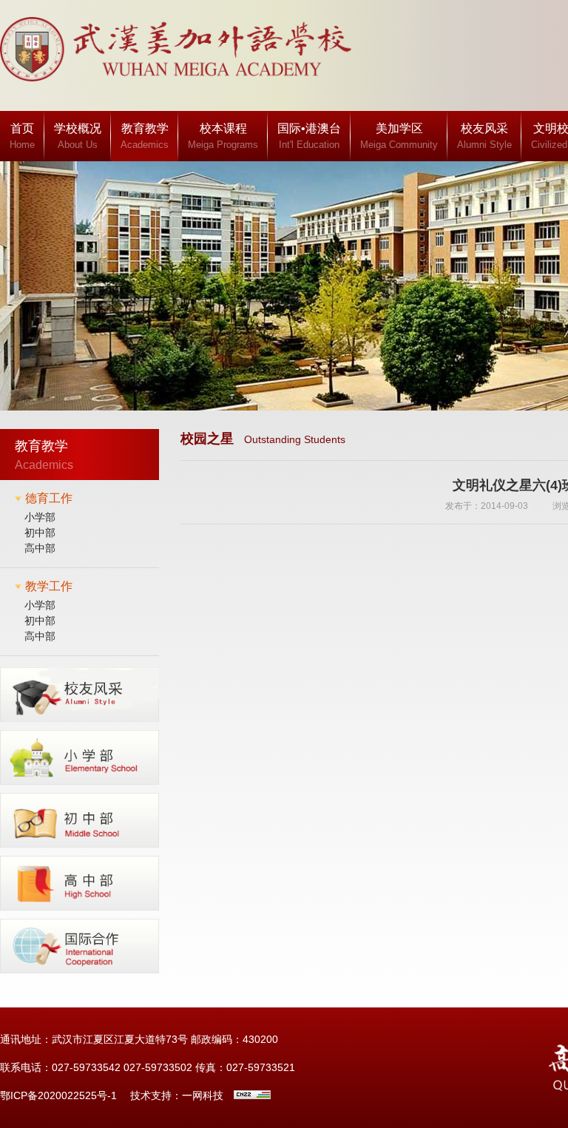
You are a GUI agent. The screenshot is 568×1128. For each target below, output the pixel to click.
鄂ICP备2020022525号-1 (58, 1095)
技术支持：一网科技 (176, 1095)
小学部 (39, 517)
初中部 (39, 532)
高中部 (39, 548)
